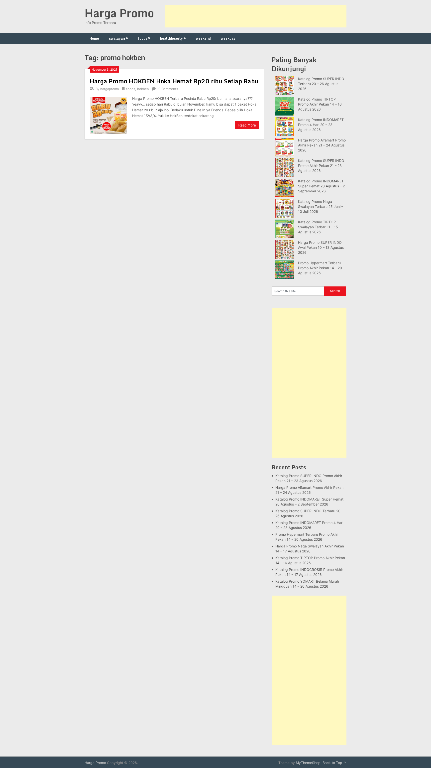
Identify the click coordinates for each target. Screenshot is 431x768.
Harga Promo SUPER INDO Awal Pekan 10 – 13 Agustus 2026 (321, 247)
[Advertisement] (255, 16)
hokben (143, 89)
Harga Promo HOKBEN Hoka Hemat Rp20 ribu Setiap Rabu (174, 81)
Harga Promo (119, 13)
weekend (203, 38)
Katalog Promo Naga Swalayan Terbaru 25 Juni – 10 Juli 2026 (320, 206)
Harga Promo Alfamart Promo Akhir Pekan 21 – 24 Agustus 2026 (322, 145)
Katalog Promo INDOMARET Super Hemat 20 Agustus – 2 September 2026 (321, 186)
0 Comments (168, 89)
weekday (228, 38)
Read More (247, 125)
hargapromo (109, 89)
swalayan (117, 38)
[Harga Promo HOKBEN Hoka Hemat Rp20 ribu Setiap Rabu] (108, 115)
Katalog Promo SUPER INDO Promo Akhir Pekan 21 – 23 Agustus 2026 (321, 165)
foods (142, 38)
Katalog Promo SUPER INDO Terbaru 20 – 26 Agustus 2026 (321, 84)
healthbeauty (171, 38)
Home (94, 38)
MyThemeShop (308, 763)
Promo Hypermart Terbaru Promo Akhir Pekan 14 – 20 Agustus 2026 (320, 268)
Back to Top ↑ (334, 763)
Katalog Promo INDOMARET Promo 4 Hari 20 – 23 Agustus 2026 (321, 125)
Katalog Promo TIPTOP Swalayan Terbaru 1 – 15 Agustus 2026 (318, 227)
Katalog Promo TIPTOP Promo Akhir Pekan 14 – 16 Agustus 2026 (320, 104)
